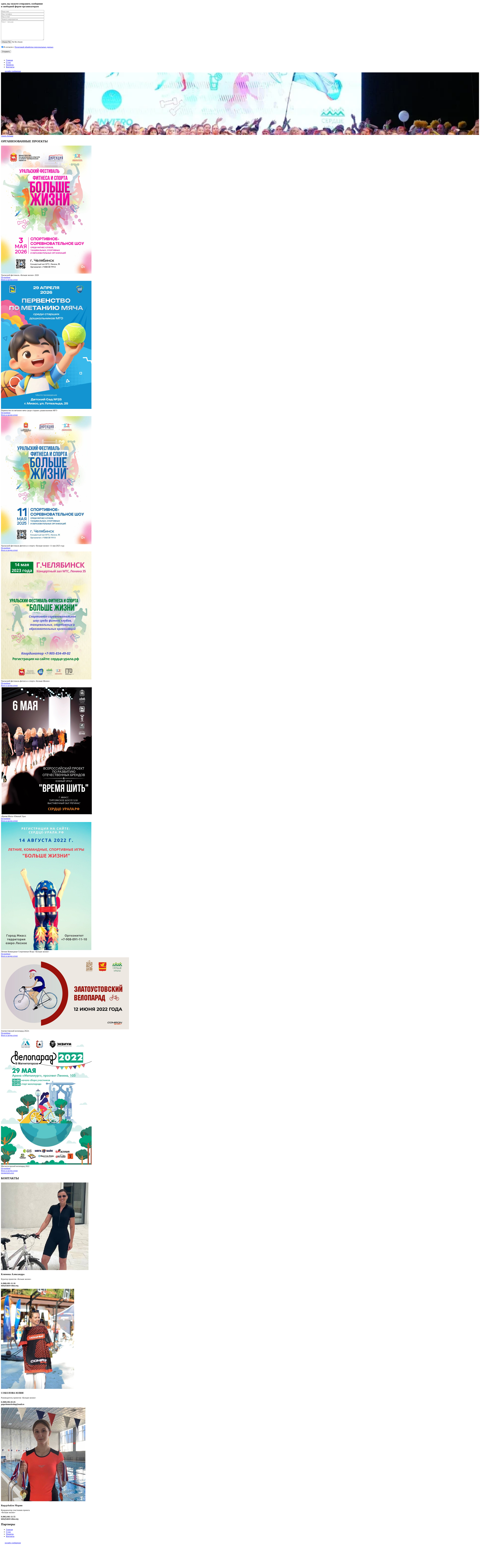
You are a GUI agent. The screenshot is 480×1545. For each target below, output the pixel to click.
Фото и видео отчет (9, 280)
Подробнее (5, 277)
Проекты (10, 65)
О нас (8, 62)
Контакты (10, 67)
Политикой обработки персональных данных (34, 47)
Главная (9, 60)
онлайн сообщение (13, 71)
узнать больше (7, 136)
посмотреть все (7, 1173)
